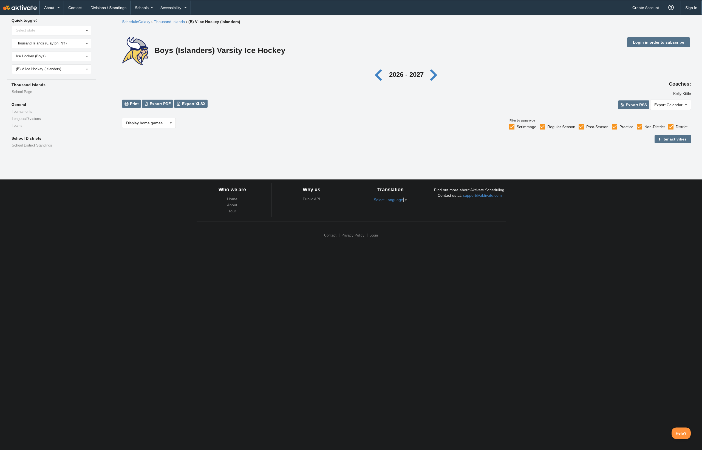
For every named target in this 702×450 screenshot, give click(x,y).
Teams (17, 126)
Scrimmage (526, 127)
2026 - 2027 (406, 74)
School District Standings (32, 145)
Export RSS (636, 105)
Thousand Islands (169, 21)
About (232, 205)
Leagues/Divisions (26, 119)
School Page (22, 92)
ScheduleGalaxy (136, 21)
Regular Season (561, 127)
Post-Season (597, 127)
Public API (311, 199)
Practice (626, 127)
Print (134, 104)
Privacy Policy (352, 235)
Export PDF (160, 104)
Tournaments (22, 112)
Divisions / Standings (108, 7)
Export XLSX (193, 104)
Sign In (691, 7)
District (681, 127)
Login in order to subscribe (658, 42)
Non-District (654, 127)
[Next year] (434, 74)
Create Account (645, 7)
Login (373, 235)
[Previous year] (380, 74)
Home (232, 199)
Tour (232, 211)
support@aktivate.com (482, 195)
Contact (75, 7)
